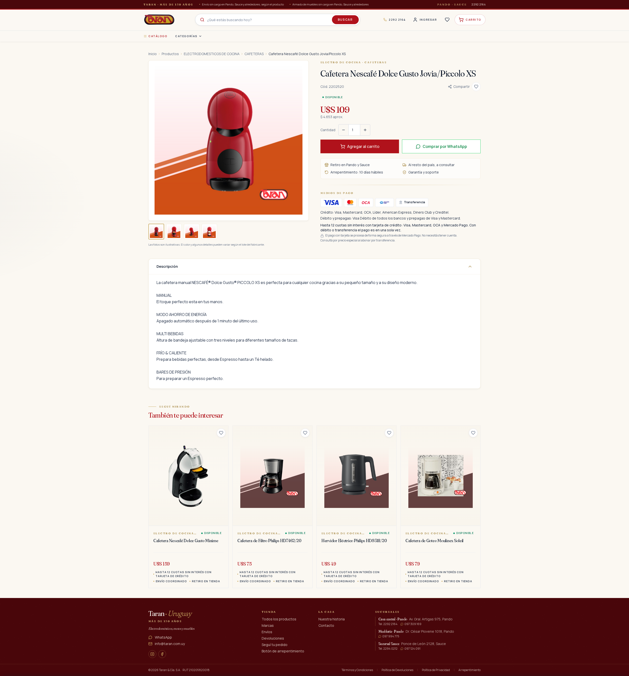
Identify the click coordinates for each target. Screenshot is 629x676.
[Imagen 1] (156, 231)
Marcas (268, 625)
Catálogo (157, 36)
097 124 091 (412, 649)
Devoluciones (273, 638)
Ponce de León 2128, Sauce (423, 643)
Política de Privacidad (436, 670)
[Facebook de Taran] (162, 654)
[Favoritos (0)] (447, 19)
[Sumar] (365, 130)
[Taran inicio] (159, 20)
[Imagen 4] (209, 231)
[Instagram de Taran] (152, 654)
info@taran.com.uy (170, 643)
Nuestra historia (331, 619)
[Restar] (343, 130)
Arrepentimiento (469, 670)
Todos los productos (279, 619)
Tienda (269, 611)
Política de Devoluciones (397, 670)
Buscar (345, 19)
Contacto (326, 625)
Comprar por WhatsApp (445, 146)
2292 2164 (479, 4)
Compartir (461, 86)
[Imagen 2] (174, 231)
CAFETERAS (254, 53)
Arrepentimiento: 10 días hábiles (356, 172)
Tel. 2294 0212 (388, 649)
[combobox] (277, 20)
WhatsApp (163, 637)
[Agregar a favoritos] (476, 86)
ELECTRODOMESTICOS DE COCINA (212, 53)
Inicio (152, 53)
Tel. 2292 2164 (388, 624)
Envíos (267, 631)
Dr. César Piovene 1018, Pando (430, 631)
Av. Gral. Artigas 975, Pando (431, 619)
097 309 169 (412, 624)
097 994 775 (390, 636)
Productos (170, 53)
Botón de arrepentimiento (283, 651)
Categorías (186, 36)
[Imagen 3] (192, 231)
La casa (326, 611)
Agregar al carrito (363, 146)
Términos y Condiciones (357, 670)
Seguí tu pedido (274, 644)
